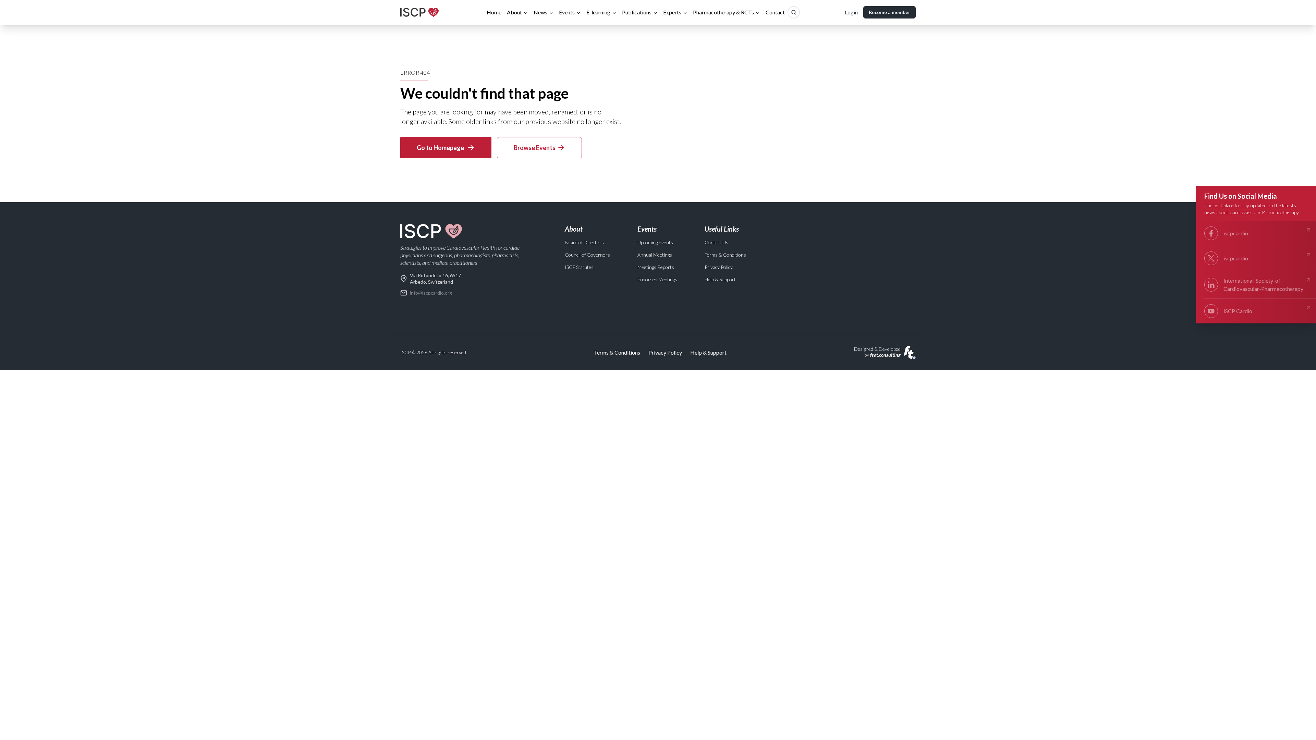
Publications (636, 12)
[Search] (794, 12)
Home (494, 12)
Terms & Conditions (725, 255)
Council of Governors (587, 255)
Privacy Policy (719, 267)
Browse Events (535, 147)
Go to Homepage (440, 147)
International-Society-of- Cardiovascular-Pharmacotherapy (1263, 284)
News (540, 12)
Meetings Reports (655, 267)
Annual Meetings (654, 255)
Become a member (889, 12)
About (514, 12)
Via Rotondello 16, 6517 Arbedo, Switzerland (435, 278)
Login (851, 12)
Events (567, 12)
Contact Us (716, 242)
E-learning (598, 12)
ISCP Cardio (1237, 311)
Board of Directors (584, 242)
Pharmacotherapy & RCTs (723, 12)
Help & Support (720, 279)
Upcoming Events (655, 242)
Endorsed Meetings (657, 279)
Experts (672, 12)
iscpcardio (1235, 233)
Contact (775, 12)
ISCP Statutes (579, 267)
